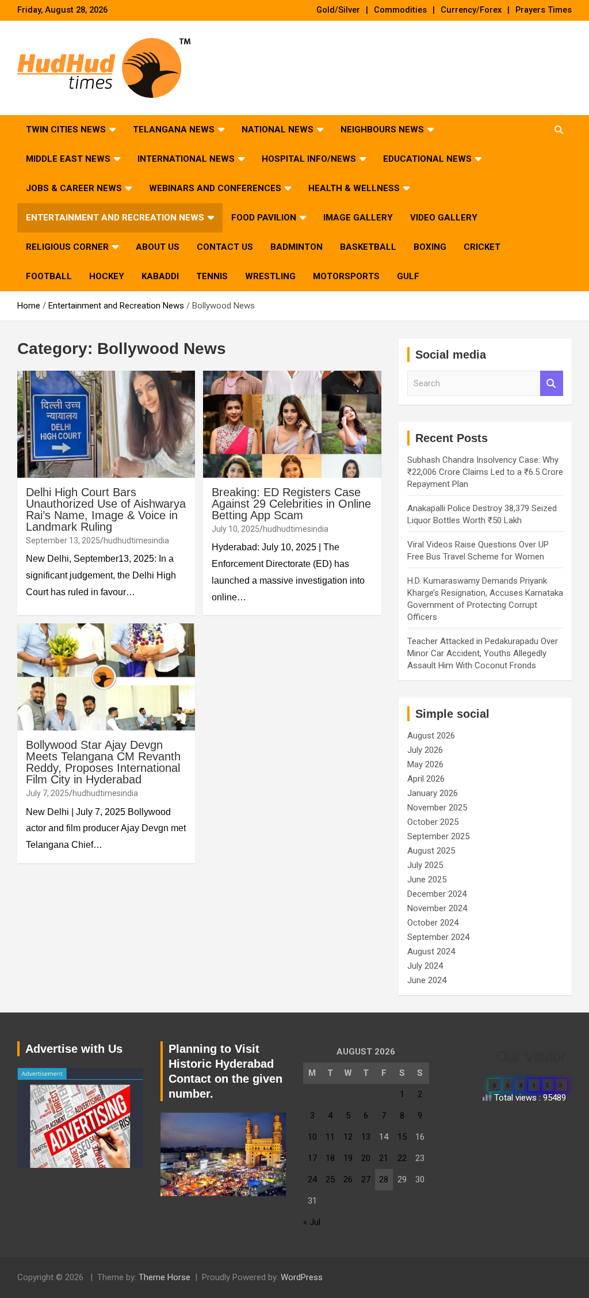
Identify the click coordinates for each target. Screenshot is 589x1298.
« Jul (311, 1222)
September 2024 (438, 937)
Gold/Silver (338, 10)
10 (312, 1137)
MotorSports (346, 276)
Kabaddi (160, 276)
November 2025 (437, 807)
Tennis (212, 276)
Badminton (296, 247)
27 (365, 1179)
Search (551, 384)
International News (186, 159)
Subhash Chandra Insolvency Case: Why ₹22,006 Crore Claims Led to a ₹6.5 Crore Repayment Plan (485, 472)
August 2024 (431, 951)
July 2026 (425, 750)
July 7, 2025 (47, 793)
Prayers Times (543, 10)
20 (365, 1158)
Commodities (400, 10)
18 (330, 1158)
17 (312, 1158)
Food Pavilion (263, 217)
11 (330, 1137)
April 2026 (426, 779)
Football (49, 276)
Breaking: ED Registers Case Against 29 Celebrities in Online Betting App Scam (291, 504)
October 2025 (432, 822)
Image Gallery (358, 217)
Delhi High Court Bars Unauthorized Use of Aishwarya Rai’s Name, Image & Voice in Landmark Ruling (106, 509)
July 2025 (425, 865)
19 (348, 1158)
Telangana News (174, 129)
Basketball (368, 247)
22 (402, 1158)
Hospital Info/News (309, 159)
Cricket (482, 247)
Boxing (430, 247)
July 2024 (425, 966)
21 (383, 1158)
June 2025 (426, 879)
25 (330, 1179)
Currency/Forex (471, 10)
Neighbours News (382, 129)
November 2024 (437, 908)
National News (277, 129)
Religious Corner (67, 247)
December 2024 (436, 894)
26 (348, 1179)
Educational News (427, 159)
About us (157, 247)
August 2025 (431, 851)
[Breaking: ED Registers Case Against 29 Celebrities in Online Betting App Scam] (291, 424)
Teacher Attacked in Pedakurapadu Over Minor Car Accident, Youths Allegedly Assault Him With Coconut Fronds (482, 653)
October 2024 (432, 923)
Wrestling (270, 276)
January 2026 (432, 793)
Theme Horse (164, 1277)
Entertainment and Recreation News (115, 217)
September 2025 (438, 836)
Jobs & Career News (74, 188)
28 (383, 1179)
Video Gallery (443, 217)
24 (312, 1179)
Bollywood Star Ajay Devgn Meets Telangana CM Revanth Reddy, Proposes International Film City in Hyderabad (103, 762)
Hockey (106, 276)
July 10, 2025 (235, 529)
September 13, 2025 (63, 540)
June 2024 (426, 980)
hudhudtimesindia (136, 540)
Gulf (408, 276)
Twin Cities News (66, 129)
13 (365, 1137)
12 (348, 1137)
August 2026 (431, 735)
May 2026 (425, 764)
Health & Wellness (354, 188)
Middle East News (68, 159)
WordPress (302, 1277)
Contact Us (225, 247)
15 (402, 1137)
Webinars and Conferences (215, 188)
